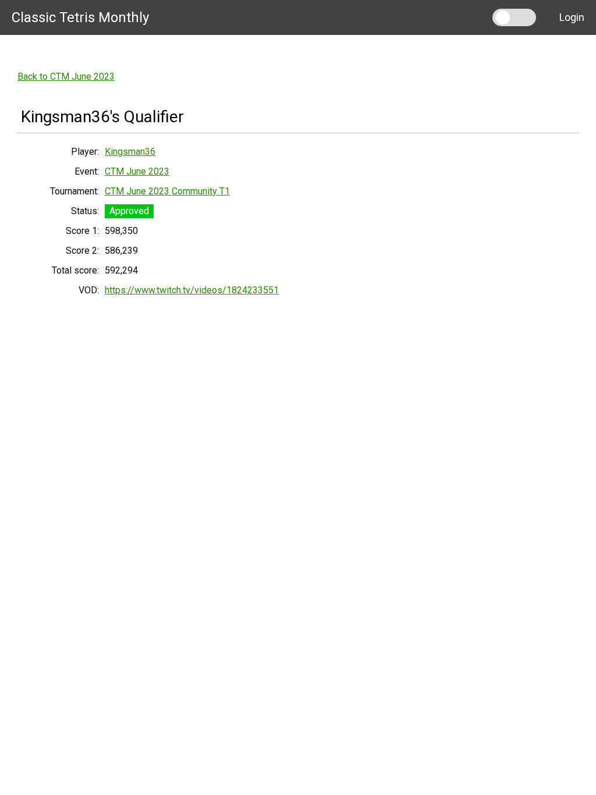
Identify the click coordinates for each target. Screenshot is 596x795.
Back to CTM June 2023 (66, 76)
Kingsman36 (130, 151)
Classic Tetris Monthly (80, 17)
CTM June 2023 (137, 171)
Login (571, 17)
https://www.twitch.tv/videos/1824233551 (192, 290)
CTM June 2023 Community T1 (167, 191)
